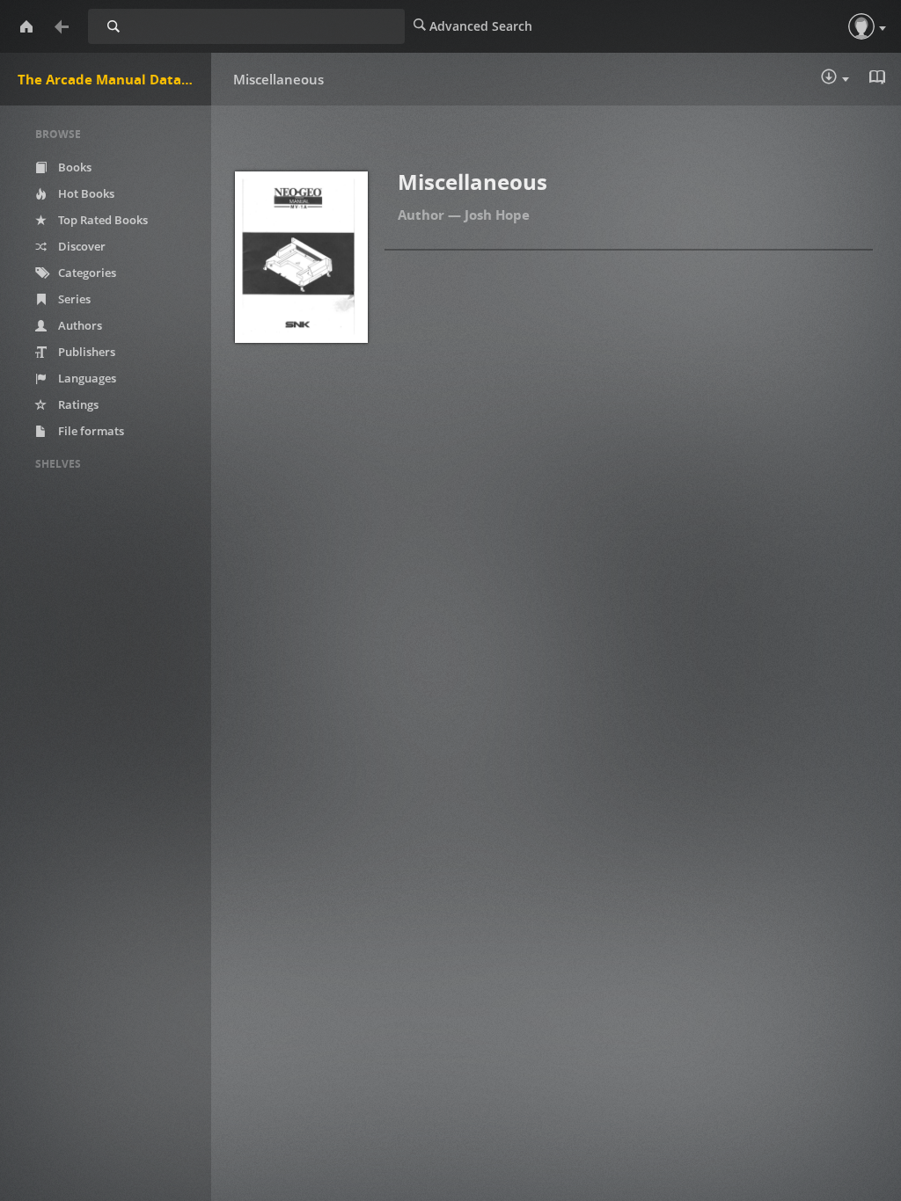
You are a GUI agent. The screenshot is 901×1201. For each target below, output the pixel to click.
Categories (85, 272)
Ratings (77, 404)
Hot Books (84, 193)
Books (73, 167)
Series (73, 299)
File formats (89, 431)
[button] (861, 26)
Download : (847, 80)
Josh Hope (497, 214)
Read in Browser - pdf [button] (879, 79)
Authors (78, 325)
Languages (85, 378)
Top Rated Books (101, 220)
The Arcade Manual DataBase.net (114, 79)
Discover (80, 246)
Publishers (85, 352)
